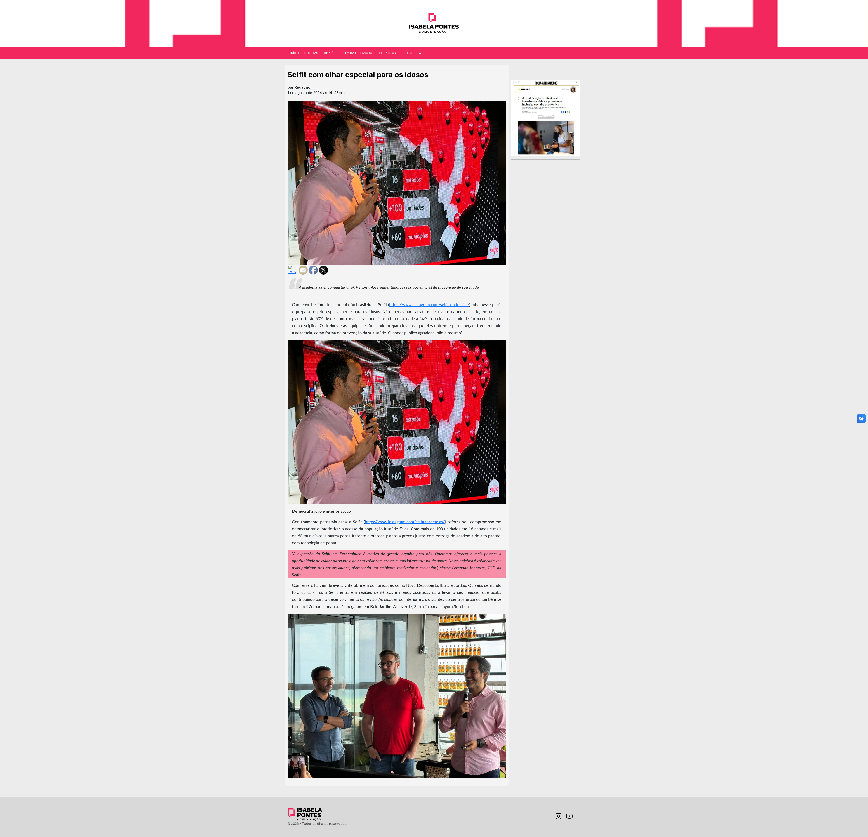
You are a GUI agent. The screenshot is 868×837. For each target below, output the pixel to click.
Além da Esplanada (357, 53)
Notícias (311, 53)
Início (294, 53)
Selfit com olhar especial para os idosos (358, 75)
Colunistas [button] (387, 53)
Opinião (330, 53)
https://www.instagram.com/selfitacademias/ (429, 305)
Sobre (408, 53)
